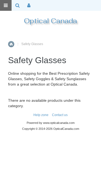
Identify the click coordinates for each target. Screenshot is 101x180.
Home (11, 44)
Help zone (40, 115)
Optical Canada (50, 20)
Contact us (60, 115)
